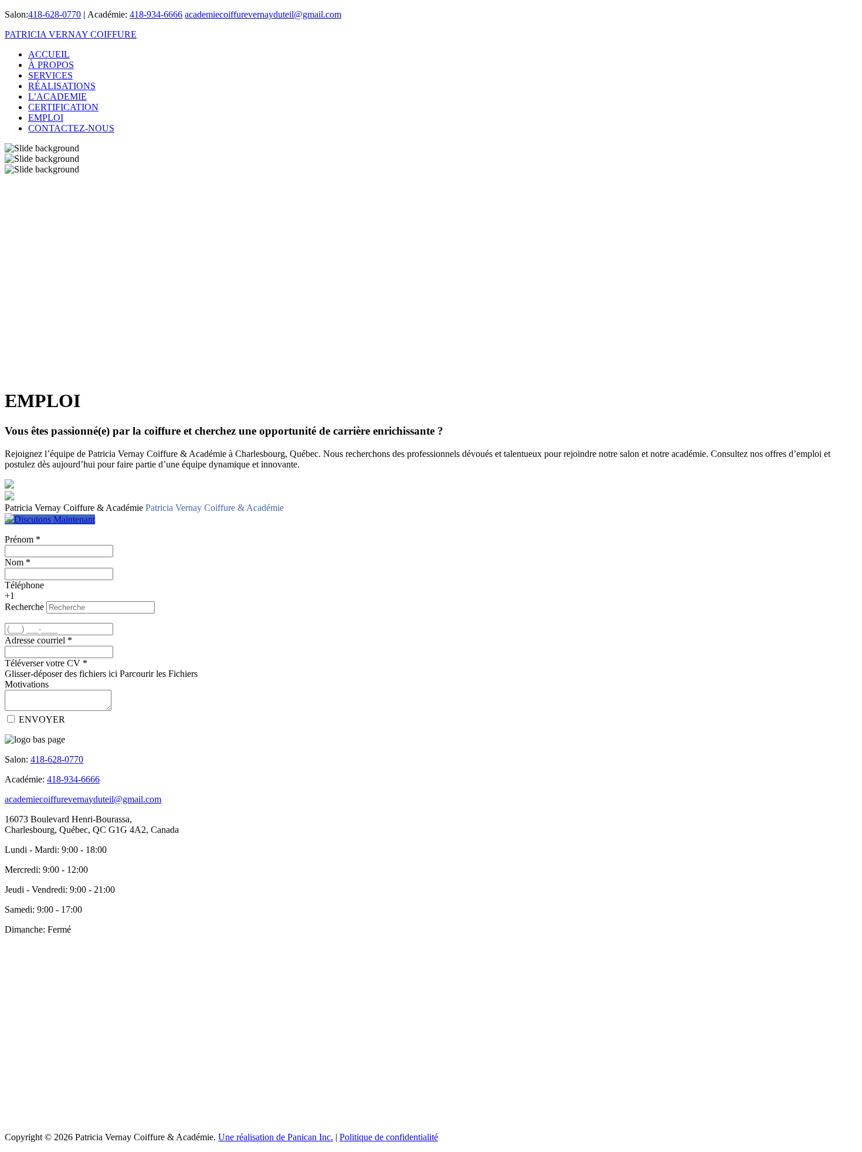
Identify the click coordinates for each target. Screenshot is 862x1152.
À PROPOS (51, 65)
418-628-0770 (54, 14)
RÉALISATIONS (62, 86)
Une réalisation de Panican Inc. (275, 1137)
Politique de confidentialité (389, 1137)
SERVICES (50, 75)
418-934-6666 (156, 14)
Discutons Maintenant (54, 519)
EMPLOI (45, 118)
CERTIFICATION (63, 107)
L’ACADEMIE (57, 96)
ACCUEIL (49, 54)
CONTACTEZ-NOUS (71, 128)
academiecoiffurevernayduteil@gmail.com (263, 14)
